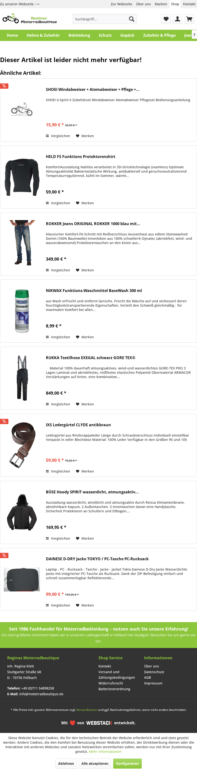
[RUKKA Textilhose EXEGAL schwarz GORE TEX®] (22, 378)
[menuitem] (105, 19)
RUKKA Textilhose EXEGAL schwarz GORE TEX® (90, 357)
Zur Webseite (121, 4)
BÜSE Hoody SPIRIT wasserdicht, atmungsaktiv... (92, 492)
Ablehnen (66, 763)
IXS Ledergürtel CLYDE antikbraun (78, 424)
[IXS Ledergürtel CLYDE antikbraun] (22, 445)
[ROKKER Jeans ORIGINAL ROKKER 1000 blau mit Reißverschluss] (22, 244)
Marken (161, 4)
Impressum (153, 683)
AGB (147, 677)
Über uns (143, 4)
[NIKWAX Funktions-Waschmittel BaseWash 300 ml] (22, 311)
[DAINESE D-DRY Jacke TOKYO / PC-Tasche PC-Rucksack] (22, 579)
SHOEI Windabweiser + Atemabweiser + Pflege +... (93, 89)
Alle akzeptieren (94, 763)
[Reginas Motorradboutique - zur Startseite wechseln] (29, 19)
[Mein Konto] (177, 19)
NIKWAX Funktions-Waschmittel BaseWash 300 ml (94, 290)
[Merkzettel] (166, 19)
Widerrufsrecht (110, 683)
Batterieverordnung (114, 689)
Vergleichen (60, 136)
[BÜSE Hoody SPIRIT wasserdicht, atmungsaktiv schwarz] (22, 512)
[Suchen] (132, 19)
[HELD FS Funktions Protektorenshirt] (22, 177)
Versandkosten (86, 710)
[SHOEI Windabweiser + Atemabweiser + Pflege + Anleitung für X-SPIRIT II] (22, 110)
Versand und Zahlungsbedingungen (116, 675)
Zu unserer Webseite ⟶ (19, 4)
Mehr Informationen (105, 751)
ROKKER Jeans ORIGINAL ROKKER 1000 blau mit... (93, 223)
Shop (175, 4)
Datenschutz (154, 672)
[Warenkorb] (189, 19)
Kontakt (189, 4)
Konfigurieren (127, 763)
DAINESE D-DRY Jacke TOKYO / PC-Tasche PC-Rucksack (97, 558)
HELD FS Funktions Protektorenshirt (80, 156)
